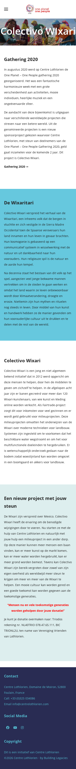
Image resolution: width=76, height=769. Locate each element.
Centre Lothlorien (47, 752)
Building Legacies (56, 758)
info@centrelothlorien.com (30, 704)
